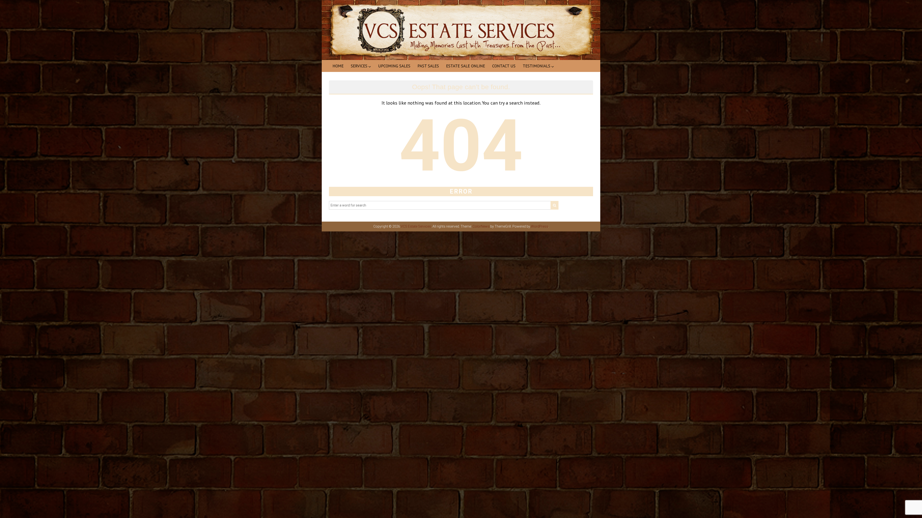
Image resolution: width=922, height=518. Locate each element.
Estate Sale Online (465, 66)
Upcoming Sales (394, 66)
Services (359, 66)
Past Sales (428, 66)
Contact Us (504, 66)
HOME (338, 66)
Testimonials (536, 66)
